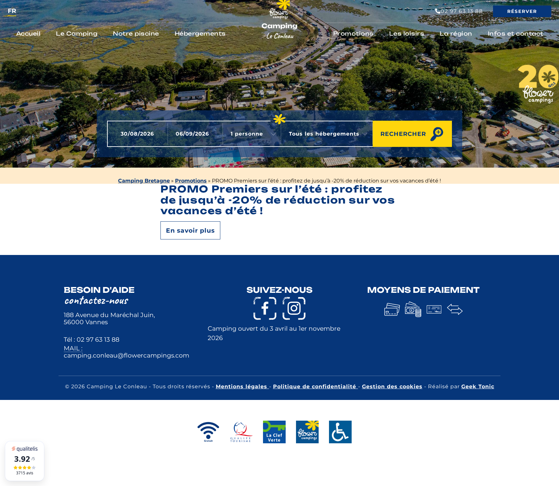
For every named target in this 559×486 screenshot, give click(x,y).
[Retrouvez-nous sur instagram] (294, 308)
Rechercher (403, 133)
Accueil (28, 33)
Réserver (522, 11)
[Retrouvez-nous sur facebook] (265, 308)
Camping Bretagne (144, 181)
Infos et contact (515, 33)
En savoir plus (190, 230)
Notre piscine (136, 33)
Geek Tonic (477, 386)
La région (456, 33)
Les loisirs (406, 33)
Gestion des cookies (392, 386)
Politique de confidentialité (315, 386)
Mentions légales (242, 386)
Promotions (353, 33)
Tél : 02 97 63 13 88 (91, 339)
